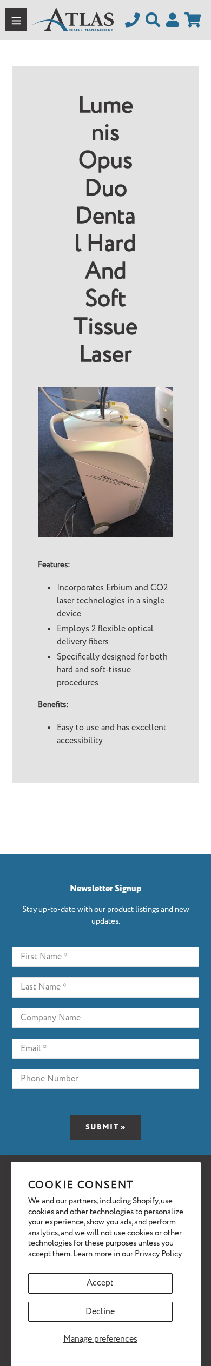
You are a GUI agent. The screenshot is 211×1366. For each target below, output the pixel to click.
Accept (100, 1283)
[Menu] (16, 19)
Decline (100, 1312)
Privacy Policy (158, 1254)
